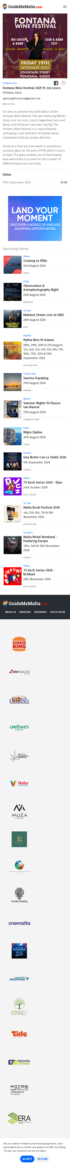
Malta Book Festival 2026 (41, 507)
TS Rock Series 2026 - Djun (42, 482)
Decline (43, 1159)
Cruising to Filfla (35, 261)
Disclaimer (40, 612)
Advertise (25, 612)
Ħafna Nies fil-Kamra (38, 340)
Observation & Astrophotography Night (41, 288)
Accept (27, 1159)
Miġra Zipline (32, 432)
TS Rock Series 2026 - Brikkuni (39, 572)
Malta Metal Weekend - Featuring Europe (40, 539)
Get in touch (57, 612)
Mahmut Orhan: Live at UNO (43, 315)
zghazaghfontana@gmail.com (22, 98)
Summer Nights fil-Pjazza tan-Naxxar (41, 405)
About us (10, 612)
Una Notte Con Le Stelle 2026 (44, 457)
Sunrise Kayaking (35, 378)
